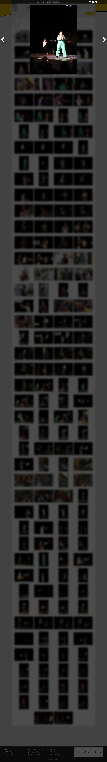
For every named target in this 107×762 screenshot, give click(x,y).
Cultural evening (56, 2)
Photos (37, 2)
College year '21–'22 (45, 2)
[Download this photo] (90, 2)
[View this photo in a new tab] (93, 2)
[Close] (95, 2)
